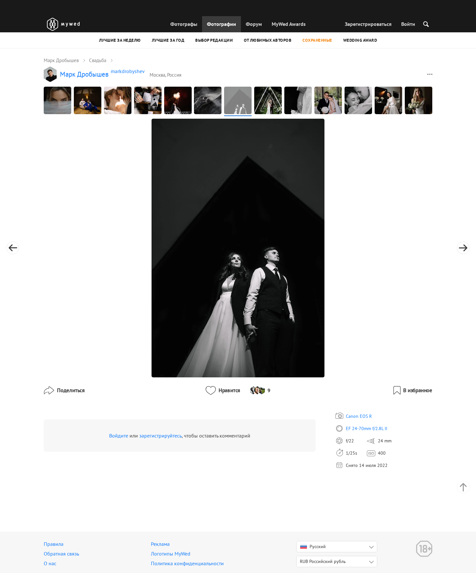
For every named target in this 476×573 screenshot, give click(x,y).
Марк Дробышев (61, 60)
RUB (323, 561)
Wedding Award (360, 40)
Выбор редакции (214, 40)
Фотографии (221, 24)
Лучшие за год (168, 40)
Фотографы (183, 24)
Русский (318, 546)
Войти (408, 24)
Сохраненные (317, 40)
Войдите (118, 435)
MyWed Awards (289, 24)
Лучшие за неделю (120, 40)
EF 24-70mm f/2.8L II (366, 428)
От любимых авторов (267, 40)
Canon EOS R (359, 416)
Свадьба (97, 60)
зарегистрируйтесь (160, 435)
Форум (254, 24)
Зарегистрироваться (368, 24)
